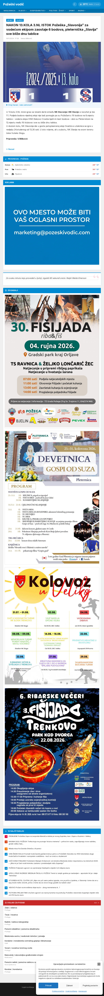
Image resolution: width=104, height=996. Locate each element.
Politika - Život (57, 11)
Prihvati (48, 985)
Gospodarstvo (38, 11)
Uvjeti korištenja (71, 991)
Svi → (96, 903)
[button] (99, 964)
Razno (81, 11)
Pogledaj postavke (90, 985)
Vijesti (23, 11)
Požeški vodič (13, 4)
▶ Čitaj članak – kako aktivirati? (19, 105)
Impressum (83, 991)
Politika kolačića (58, 991)
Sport (72, 11)
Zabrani (69, 985)
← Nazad (10, 149)
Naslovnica (9, 11)
